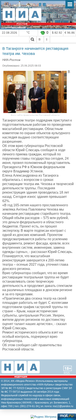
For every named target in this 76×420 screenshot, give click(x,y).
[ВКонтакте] (40, 39)
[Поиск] (32, 39)
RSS (67, 373)
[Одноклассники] (47, 39)
